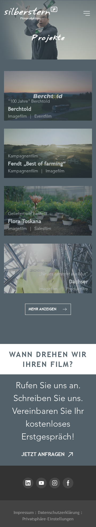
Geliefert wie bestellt (27, 214)
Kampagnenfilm (23, 156)
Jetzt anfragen (43, 454)
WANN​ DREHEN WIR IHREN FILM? (48, 359)
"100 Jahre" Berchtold (29, 102)
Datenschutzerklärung (58, 512)
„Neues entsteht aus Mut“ (63, 274)
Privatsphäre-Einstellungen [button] (48, 519)
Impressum (24, 512)
